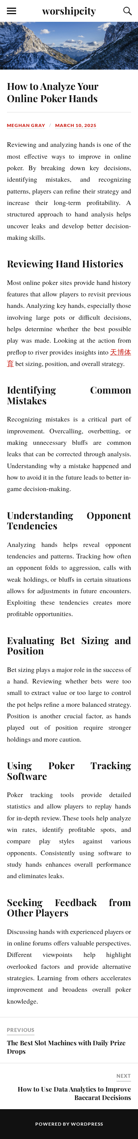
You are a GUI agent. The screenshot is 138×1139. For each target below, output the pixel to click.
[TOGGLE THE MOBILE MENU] (11, 11)
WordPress (87, 1124)
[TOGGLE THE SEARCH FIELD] (126, 11)
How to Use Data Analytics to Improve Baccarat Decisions (74, 1093)
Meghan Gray (26, 125)
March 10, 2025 (76, 125)
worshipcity (69, 10)
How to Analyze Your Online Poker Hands (52, 91)
